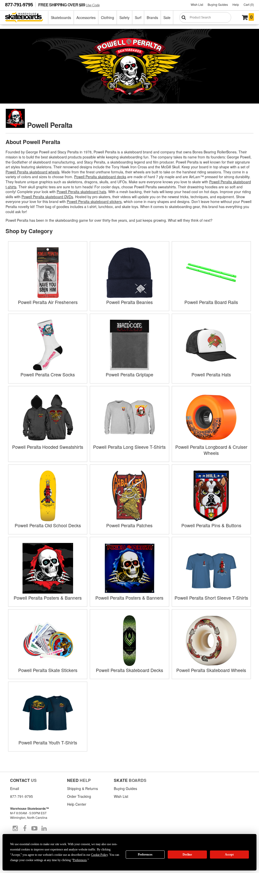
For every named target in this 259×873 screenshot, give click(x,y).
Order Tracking (79, 796)
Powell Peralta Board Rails (211, 302)
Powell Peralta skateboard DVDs (47, 196)
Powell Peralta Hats (211, 374)
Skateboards (61, 17)
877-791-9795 (19, 4)
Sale (166, 17)
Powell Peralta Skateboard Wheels (211, 670)
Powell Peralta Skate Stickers (47, 670)
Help (235, 4)
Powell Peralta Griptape (129, 374)
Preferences (145, 854)
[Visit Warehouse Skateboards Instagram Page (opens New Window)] (15, 828)
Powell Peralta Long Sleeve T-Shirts (129, 446)
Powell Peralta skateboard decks (100, 176)
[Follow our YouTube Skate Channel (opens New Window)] (34, 828)
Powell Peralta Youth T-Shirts (47, 742)
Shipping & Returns (82, 788)
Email (14, 788)
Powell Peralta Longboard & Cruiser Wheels (211, 449)
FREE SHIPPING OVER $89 (69, 5)
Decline (187, 854)
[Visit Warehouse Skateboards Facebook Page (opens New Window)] (25, 828)
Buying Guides (218, 4)
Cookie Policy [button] (99, 855)
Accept (229, 854)
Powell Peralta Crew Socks (47, 374)
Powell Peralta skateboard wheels (32, 171)
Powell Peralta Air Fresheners (48, 302)
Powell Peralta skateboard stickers (94, 201)
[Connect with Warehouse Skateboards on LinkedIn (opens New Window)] (44, 828)
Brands (152, 17)
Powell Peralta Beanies (129, 302)
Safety (124, 17)
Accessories (86, 17)
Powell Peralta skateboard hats (81, 191)
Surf (138, 17)
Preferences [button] (80, 860)
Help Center (76, 804)
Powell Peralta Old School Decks (48, 525)
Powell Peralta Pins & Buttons (211, 525)
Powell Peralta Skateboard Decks (129, 670)
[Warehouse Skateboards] (26, 17)
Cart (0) (249, 4)
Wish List (197, 4)
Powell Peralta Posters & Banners (48, 597)
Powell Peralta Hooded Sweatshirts (47, 446)
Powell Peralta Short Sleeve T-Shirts (211, 597)
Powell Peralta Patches (129, 525)
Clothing (107, 17)
